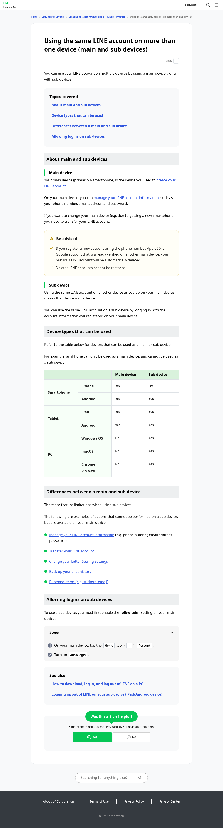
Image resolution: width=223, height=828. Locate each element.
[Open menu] (217, 5)
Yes (94, 737)
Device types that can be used (77, 115)
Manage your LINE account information (81, 534)
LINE (5, 3)
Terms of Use (99, 801)
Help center (9, 6)
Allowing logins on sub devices (78, 136)
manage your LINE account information (126, 197)
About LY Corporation (58, 801)
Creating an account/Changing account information (97, 16)
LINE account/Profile (53, 16)
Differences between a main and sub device (89, 126)
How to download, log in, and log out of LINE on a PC (97, 683)
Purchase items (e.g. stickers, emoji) (78, 581)
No (134, 737)
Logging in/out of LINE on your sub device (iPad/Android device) (107, 694)
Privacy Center (169, 801)
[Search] (208, 5)
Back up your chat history (70, 571)
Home (34, 16)
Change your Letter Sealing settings (78, 561)
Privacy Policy (134, 801)
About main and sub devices (76, 104)
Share (169, 60)
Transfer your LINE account (71, 551)
